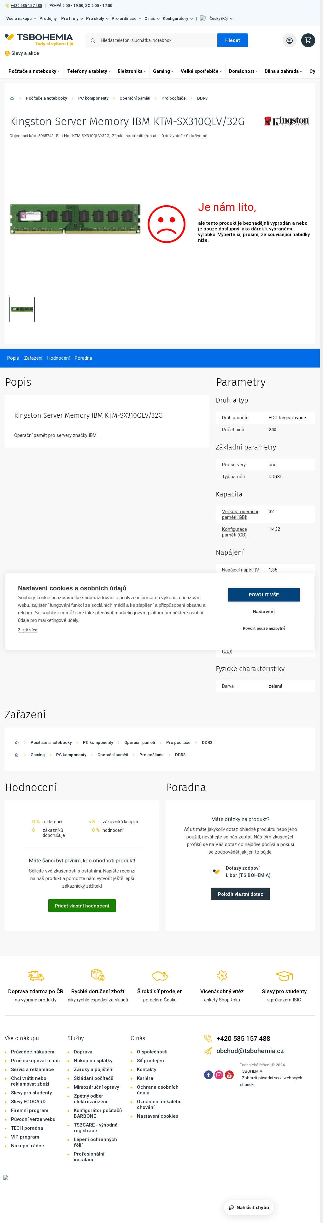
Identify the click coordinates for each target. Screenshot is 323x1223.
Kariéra (145, 1078)
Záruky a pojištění (94, 1069)
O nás (149, 18)
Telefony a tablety (87, 71)
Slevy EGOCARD (28, 1101)
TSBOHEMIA (251, 1071)
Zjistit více (27, 630)
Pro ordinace (124, 18)
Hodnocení (58, 358)
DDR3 (202, 98)
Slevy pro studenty (31, 1093)
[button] (216, 19)
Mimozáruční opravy (96, 1087)
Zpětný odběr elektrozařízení (90, 1098)
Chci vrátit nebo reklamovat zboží (30, 1081)
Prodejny (47, 18)
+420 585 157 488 (26, 5)
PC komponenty (93, 98)
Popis (13, 358)
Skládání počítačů (93, 1078)
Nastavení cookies (157, 1116)
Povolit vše (264, 595)
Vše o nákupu (19, 18)
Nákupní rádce (27, 1146)
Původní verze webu (33, 1119)
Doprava (83, 1052)
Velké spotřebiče (200, 71)
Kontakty (146, 1069)
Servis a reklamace (32, 1069)
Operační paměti (135, 98)
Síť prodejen (150, 1061)
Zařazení (33, 358)
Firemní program (29, 1110)
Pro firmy (69, 18)
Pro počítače (174, 98)
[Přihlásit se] (290, 40)
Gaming (161, 71)
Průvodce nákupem (32, 1052)
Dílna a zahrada (282, 71)
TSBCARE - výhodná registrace (96, 1127)
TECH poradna (27, 1128)
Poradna (83, 358)
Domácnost (241, 71)
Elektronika (130, 71)
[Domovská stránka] (12, 99)
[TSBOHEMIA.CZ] (39, 40)
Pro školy (95, 18)
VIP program (25, 1137)
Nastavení (264, 611)
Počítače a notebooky (32, 71)
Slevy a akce (25, 53)
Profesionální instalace (89, 1156)
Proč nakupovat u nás (35, 1061)
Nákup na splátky (93, 1061)
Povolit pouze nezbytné (264, 628)
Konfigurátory (175, 18)
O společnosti (152, 1052)
